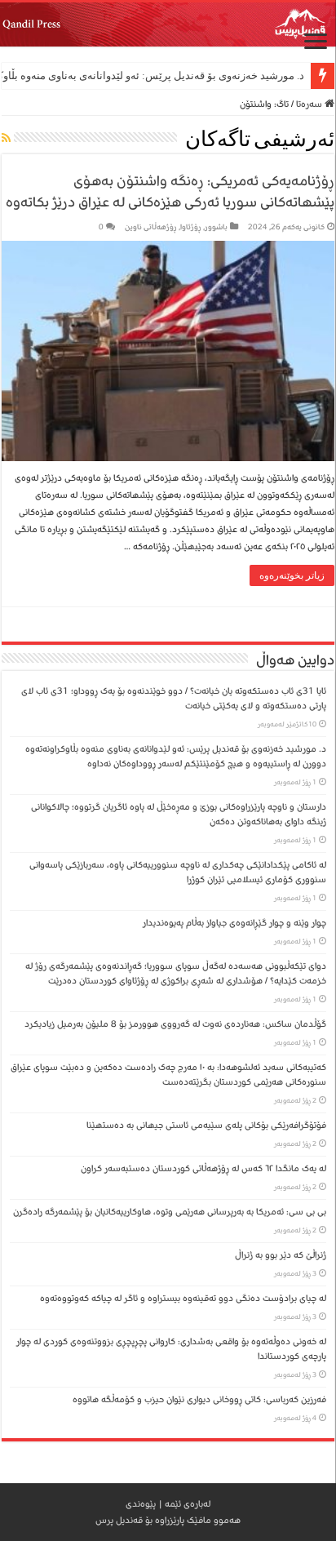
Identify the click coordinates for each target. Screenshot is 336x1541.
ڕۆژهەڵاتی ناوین (151, 227)
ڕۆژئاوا (190, 227)
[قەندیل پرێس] (168, 24)
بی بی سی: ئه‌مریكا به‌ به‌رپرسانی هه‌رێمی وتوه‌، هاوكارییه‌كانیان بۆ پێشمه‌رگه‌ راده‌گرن (169, 1212)
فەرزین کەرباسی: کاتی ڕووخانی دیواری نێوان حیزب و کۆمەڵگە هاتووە (199, 1399)
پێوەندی (141, 1504)
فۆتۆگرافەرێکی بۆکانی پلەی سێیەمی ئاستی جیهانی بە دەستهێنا (206, 1125)
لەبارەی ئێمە (187, 1504)
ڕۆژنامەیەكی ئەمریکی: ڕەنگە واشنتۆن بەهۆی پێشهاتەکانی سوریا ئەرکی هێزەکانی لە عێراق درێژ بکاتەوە (170, 191)
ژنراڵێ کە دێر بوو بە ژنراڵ (280, 1255)
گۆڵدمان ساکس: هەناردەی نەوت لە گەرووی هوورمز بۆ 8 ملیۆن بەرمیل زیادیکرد (175, 1024)
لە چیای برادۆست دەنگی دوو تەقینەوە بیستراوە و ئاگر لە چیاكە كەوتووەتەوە (183, 1298)
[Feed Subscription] (6, 139)
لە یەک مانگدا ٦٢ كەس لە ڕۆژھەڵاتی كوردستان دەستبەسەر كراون (203, 1168)
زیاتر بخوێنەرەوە (292, 575)
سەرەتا (310, 104)
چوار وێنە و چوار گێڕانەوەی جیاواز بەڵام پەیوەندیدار (234, 923)
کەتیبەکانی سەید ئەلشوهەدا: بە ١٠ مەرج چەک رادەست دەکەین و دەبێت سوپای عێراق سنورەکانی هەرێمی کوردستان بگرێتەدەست (168, 1074)
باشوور (216, 227)
